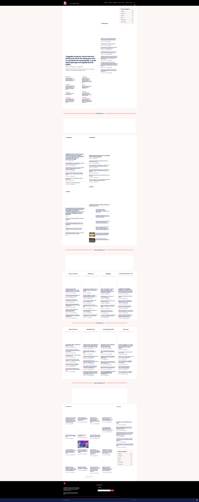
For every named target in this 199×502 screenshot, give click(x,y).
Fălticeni (90, 158)
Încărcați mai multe (89, 476)
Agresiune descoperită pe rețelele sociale (125, 297)
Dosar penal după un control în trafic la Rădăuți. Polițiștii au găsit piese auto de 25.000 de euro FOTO (87, 100)
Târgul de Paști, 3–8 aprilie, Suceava (108, 43)
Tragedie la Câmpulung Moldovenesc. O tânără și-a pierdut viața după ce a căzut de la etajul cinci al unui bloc (99, 170)
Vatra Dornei (68, 347)
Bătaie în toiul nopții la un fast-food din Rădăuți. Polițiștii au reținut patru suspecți (83, 451)
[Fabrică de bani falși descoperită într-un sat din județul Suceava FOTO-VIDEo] (73, 282)
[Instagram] (133, 500)
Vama (102, 359)
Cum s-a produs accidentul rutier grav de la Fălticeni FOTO (89, 301)
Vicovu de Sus (68, 292)
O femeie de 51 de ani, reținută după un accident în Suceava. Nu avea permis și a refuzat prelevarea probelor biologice (95, 469)
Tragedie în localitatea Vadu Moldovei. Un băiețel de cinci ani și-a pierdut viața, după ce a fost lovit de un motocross (107, 451)
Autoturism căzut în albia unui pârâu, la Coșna (73, 345)
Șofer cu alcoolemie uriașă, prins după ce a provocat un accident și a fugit (108, 351)
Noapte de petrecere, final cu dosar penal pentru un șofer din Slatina (90, 315)
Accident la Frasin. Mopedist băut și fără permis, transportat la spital (98, 161)
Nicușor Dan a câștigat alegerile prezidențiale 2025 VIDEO (75, 219)
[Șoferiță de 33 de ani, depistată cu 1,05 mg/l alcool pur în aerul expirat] (83, 461)
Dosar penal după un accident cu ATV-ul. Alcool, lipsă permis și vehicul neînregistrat (73, 350)
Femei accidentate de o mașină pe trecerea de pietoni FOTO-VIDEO (125, 372)
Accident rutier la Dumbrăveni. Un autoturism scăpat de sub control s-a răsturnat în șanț (90, 346)
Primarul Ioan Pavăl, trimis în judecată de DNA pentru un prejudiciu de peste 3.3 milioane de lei (90, 361)
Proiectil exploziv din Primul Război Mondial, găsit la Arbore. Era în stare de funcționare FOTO (70, 100)
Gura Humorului (92, 163)
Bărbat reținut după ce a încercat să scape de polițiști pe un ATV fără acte (125, 311)
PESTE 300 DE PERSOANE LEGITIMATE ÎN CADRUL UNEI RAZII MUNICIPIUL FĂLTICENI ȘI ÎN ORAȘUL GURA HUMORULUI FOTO (108, 373)
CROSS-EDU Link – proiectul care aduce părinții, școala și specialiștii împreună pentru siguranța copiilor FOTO (87, 80)
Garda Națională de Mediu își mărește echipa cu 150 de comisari (102, 239)
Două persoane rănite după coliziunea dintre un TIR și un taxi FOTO (89, 351)
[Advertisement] (81, 15)
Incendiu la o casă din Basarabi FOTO (70, 94)
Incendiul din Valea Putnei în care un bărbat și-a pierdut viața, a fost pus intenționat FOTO (102, 216)
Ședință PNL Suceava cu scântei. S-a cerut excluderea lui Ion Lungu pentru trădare (74, 229)
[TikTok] (135, 500)
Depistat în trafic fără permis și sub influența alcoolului (108, 301)
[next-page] (66, 73)
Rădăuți (67, 180)
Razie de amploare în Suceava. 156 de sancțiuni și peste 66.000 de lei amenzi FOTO (70, 79)
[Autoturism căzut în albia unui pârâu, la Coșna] (73, 338)
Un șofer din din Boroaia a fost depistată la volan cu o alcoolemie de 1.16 (90, 306)
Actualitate (68, 76)
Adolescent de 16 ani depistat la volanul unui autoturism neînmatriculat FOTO (72, 310)
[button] (134, 2)
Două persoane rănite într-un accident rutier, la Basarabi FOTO (99, 156)
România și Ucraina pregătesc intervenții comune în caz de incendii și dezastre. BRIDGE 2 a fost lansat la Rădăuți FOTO (71, 468)
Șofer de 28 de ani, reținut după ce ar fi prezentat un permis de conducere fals (86, 94)
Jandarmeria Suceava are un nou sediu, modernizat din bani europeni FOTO (109, 52)
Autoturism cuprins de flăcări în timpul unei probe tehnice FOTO (124, 306)
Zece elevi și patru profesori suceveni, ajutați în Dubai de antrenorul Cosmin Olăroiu (124, 367)
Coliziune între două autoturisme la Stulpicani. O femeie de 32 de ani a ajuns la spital (108, 357)
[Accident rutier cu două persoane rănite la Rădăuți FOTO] (95, 86)
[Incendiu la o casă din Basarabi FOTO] (78, 93)
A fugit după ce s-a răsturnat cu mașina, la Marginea (107, 297)
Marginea (91, 167)
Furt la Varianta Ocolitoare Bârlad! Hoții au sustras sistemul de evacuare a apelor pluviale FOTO (103, 222)
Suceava (120, 354)
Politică (67, 216)
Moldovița (120, 298)
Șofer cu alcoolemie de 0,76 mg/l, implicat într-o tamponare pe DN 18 (73, 360)
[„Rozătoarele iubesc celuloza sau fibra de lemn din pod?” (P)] (99, 196)
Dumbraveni (85, 348)
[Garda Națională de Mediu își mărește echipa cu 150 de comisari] (92, 240)
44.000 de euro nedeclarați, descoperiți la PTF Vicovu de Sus (72, 300)
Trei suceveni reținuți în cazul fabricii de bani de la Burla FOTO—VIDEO (108, 316)
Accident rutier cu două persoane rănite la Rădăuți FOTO (86, 87)
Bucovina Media (72, 66)
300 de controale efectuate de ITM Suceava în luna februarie (108, 39)
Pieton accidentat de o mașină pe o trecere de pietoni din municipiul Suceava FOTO (125, 361)
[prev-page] (63, 73)
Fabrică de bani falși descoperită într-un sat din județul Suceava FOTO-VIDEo (73, 290)
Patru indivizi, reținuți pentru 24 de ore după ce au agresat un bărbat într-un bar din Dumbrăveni (90, 367)
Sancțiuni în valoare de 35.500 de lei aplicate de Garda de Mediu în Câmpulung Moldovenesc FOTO (125, 315)
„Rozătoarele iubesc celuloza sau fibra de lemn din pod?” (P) (99, 205)
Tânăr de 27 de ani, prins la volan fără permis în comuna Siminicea (90, 357)
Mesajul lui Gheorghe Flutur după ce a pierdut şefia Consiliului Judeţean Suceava (75, 233)
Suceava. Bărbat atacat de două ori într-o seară (125, 352)
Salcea (67, 66)
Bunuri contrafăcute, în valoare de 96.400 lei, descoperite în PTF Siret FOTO (108, 306)
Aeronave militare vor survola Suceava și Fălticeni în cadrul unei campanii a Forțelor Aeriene (99, 180)
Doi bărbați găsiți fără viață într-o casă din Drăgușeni (90, 311)
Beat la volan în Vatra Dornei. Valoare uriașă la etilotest (73, 356)
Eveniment (68, 84)
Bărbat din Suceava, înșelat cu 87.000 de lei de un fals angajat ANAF (125, 357)
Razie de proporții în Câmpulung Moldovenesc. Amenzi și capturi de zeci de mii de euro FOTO (125, 301)
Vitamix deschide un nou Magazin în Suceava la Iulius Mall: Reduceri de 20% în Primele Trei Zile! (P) (102, 234)
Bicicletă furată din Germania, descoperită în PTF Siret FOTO (107, 311)
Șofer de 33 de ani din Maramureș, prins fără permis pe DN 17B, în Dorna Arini (73, 369)
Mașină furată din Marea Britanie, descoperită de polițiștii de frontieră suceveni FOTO (73, 305)
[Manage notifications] (197, 500)
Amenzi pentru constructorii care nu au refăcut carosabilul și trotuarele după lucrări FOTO (108, 70)
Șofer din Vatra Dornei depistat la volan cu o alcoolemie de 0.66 (72, 364)
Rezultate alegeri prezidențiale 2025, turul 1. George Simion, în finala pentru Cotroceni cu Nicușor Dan (74, 223)
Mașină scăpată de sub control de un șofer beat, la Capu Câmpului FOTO (108, 367)
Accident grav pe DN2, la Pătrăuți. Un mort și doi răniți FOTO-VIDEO (73, 296)
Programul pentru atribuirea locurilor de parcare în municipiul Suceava (109, 48)
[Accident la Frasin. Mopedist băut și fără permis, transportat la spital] (108, 338)
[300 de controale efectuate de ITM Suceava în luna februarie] (109, 31)
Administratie (103, 45)
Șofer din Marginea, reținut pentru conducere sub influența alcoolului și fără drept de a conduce (99, 166)
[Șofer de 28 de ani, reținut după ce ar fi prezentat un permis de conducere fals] (95, 93)
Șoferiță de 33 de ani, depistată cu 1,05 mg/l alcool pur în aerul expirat (83, 467)
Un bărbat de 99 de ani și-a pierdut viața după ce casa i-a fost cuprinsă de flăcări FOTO (73, 315)
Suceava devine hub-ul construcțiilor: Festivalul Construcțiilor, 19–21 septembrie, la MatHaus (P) (103, 210)
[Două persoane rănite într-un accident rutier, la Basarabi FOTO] (99, 147)
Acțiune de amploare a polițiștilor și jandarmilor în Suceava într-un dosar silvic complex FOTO (108, 362)
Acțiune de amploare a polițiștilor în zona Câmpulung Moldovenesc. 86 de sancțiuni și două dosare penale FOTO (107, 468)
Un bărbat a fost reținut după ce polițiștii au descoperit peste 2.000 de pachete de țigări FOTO (70, 87)
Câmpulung (120, 293)
